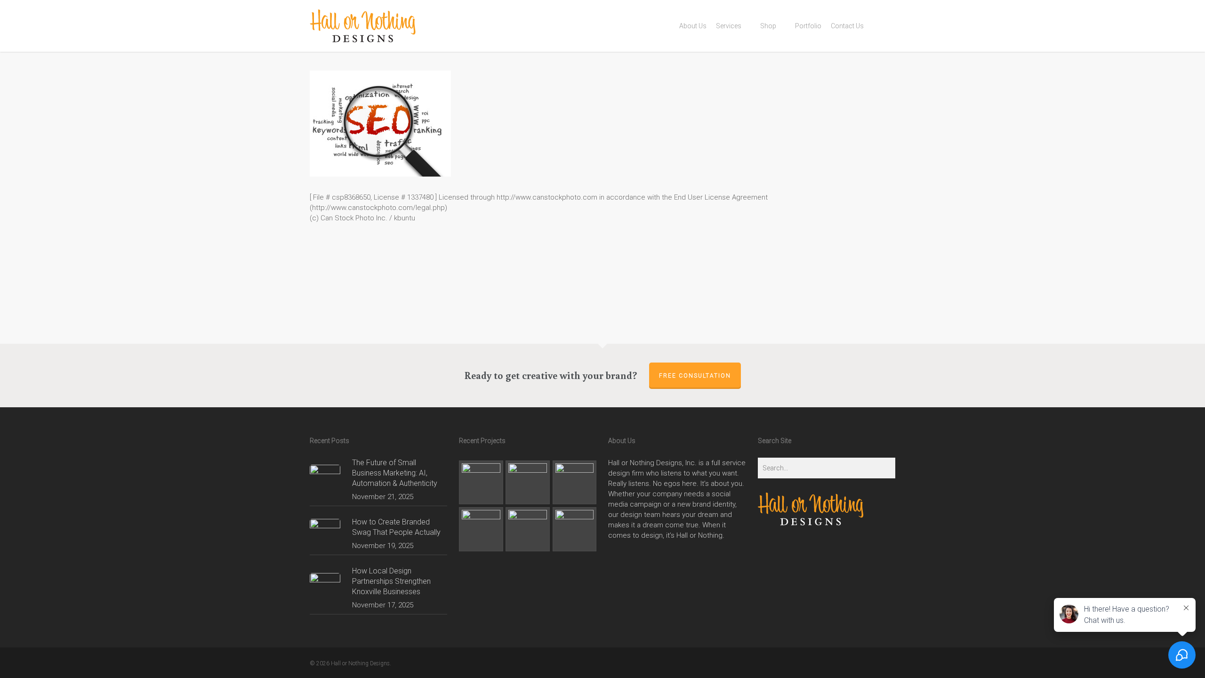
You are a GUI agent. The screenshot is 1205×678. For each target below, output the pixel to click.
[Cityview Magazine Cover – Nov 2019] (575, 482)
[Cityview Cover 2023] (528, 482)
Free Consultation (695, 375)
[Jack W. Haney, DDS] (528, 529)
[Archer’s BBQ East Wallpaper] (575, 529)
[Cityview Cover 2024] (481, 482)
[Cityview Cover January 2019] (481, 529)
